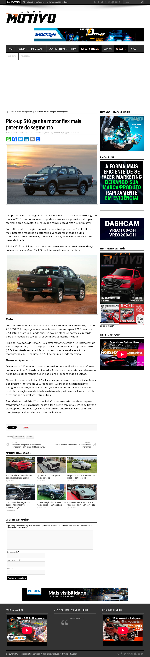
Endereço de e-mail (13, 560)
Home (10, 48)
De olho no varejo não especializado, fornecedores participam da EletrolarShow (28, 445)
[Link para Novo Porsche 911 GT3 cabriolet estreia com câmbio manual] (20, 472)
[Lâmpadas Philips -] (75, 600)
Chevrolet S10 (19, 437)
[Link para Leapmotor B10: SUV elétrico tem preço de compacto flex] (82, 472)
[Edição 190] (122, 324)
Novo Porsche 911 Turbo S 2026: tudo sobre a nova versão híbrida (44, 2)
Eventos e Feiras (58, 48)
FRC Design (73, 654)
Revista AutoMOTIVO (77, 618)
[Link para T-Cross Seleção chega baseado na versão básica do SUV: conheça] (51, 499)
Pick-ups (25, 112)
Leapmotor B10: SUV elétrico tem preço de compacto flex (81, 476)
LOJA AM (108, 48)
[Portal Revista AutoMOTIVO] (35, 23)
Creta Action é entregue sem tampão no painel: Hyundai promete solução (18, 505)
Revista (22, 48)
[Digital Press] (121, 203)
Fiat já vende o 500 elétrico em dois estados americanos (73, 445)
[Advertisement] (75, 85)
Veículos (121, 48)
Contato (25, 56)
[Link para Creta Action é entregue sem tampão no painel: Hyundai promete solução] (20, 499)
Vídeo (133, 48)
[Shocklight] (89, 41)
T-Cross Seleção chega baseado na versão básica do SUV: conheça (51, 503)
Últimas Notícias (90, 48)
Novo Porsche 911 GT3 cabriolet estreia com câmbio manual (19, 476)
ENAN (73, 48)
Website (10, 569)
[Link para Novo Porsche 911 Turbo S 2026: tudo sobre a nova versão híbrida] (82, 499)
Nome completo (12, 552)
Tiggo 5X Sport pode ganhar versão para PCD (49, 476)
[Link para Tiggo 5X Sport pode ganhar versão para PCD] (51, 472)
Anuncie (12, 56)
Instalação (37, 48)
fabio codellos (19, 133)
